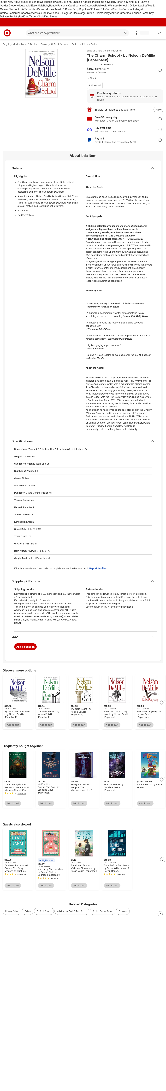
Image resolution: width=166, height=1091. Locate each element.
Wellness (113, 5)
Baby (46, 5)
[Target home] (7, 33)
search (126, 33)
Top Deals (73, 13)
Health (104, 5)
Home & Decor (105, 1)
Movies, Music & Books (59, 9)
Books (44, 44)
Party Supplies (80, 9)
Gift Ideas (95, 9)
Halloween (55, 1)
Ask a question (25, 646)
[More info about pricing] (160, 70)
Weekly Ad (107, 13)
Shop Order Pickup (124, 13)
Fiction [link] (28, 911)
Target (6, 44)
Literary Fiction (89, 44)
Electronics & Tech (19, 9)
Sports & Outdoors (84, 5)
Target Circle (36, 16)
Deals (11, 13)
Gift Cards (106, 9)
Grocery (13, 5)
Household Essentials (30, 5)
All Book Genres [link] (44, 911)
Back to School (31, 1)
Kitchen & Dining (124, 1)
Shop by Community (124, 9)
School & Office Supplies (133, 5)
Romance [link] (123, 911)
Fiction (74, 44)
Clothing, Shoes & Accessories (79, 1)
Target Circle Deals (90, 13)
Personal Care (65, 5)
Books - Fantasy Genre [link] (103, 911)
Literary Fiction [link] (11, 911)
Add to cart (94, 85)
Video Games (38, 9)
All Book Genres (59, 44)
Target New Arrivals (11, 1)
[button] (100, 64)
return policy (100, 606)
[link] (100, 64)
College (44, 1)
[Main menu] (18, 32)
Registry (14, 16)
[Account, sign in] (143, 32)
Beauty (53, 5)
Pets (97, 5)
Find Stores (50, 16)
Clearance (21, 13)
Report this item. (98, 568)
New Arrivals (34, 13)
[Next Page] (162, 702)
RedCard (24, 16)
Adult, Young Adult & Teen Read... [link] (71, 911)
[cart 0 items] (159, 32)
